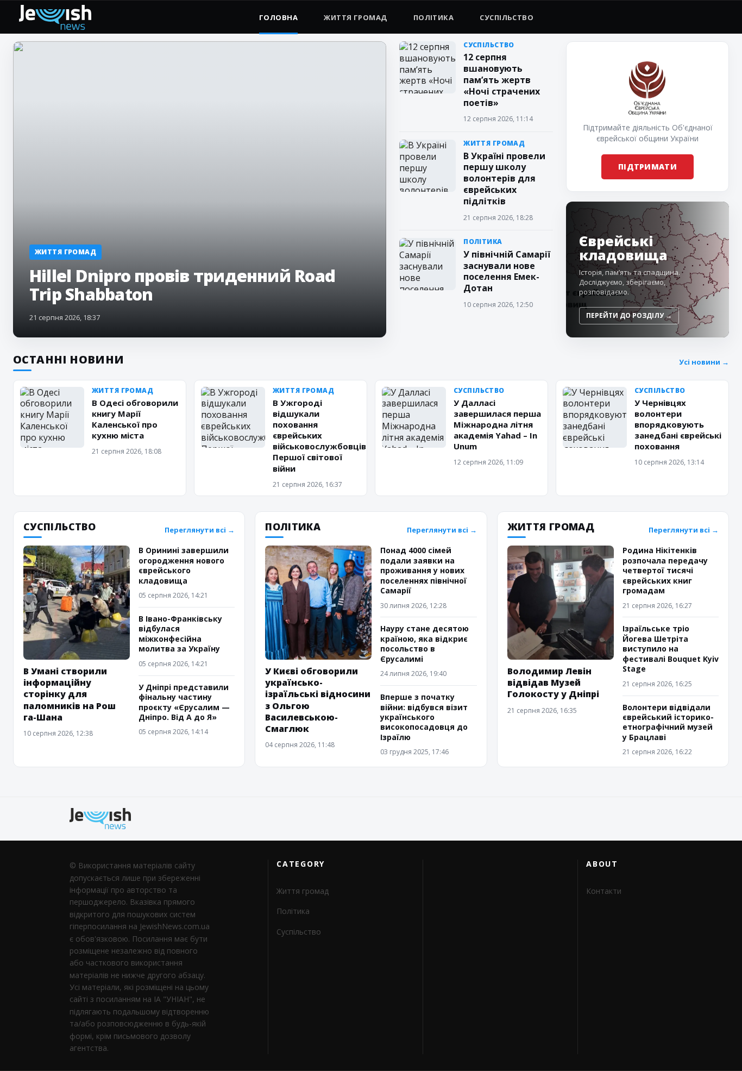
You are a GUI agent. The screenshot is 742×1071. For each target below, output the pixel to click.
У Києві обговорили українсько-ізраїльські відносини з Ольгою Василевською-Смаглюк (317, 700)
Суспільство (506, 17)
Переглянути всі (200, 530)
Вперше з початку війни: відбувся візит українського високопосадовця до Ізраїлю (424, 717)
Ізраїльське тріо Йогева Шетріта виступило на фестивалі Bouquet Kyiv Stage (670, 648)
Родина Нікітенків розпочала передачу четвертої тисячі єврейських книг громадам (665, 570)
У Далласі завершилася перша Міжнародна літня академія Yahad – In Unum (497, 424)
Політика (433, 17)
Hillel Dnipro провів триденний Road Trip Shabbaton (182, 284)
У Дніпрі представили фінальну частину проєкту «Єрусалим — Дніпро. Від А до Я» (184, 702)
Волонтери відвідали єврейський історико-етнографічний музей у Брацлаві (668, 722)
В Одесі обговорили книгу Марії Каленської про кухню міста (135, 419)
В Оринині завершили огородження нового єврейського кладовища (184, 565)
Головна (278, 17)
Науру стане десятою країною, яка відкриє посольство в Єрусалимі (424, 643)
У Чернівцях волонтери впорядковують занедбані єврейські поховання (677, 424)
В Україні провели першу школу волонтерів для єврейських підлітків (504, 178)
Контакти (603, 891)
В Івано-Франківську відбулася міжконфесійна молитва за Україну (180, 633)
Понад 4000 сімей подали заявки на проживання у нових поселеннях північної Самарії (423, 570)
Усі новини (704, 362)
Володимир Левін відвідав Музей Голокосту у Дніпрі (553, 682)
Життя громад (355, 17)
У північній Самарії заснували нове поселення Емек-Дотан (506, 271)
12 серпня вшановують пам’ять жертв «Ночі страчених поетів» (501, 79)
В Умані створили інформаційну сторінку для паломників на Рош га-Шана (69, 694)
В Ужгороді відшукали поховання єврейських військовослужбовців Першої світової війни (319, 435)
